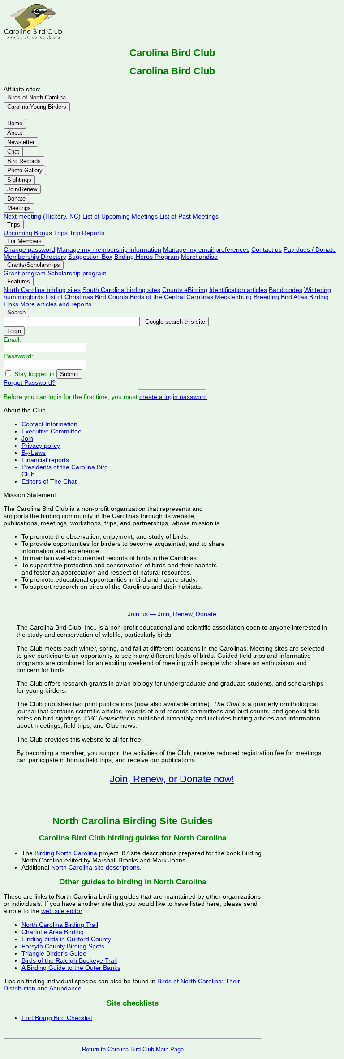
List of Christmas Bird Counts (87, 296)
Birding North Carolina (65, 853)
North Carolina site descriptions (95, 867)
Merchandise (199, 256)
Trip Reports (86, 232)
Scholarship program (77, 273)
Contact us (266, 249)
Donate (16, 198)
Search (16, 312)
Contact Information (49, 424)
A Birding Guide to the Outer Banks (71, 967)
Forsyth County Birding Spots (63, 946)
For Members (24, 241)
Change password (29, 249)
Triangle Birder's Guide (54, 953)
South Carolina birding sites (121, 289)
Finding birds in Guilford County (66, 939)
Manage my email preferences (206, 249)
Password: (18, 356)
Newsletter (20, 142)
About (14, 132)
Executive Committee (52, 431)
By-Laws (34, 452)
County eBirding (184, 289)
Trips (13, 224)
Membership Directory (35, 256)
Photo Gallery (25, 170)
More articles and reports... (58, 304)
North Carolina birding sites (42, 289)
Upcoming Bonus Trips (36, 232)
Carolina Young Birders (36, 106)
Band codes (285, 289)
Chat (13, 151)
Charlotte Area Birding (53, 931)
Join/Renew (22, 189)
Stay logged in (34, 373)
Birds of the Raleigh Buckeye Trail (69, 960)
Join (27, 438)
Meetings (19, 208)
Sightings (19, 179)
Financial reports (45, 459)
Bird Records (24, 161)
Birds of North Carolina (36, 97)
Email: (12, 339)
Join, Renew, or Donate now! (172, 779)
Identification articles (238, 289)
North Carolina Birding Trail (60, 924)
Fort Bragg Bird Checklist (57, 1017)
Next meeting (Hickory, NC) (42, 216)
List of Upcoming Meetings (120, 216)
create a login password (173, 396)
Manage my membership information (109, 249)
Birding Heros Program (146, 256)
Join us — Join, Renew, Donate (172, 613)
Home (14, 123)
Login (14, 331)
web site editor (61, 910)
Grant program (25, 273)
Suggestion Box (90, 256)
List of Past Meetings (189, 216)
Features (18, 281)
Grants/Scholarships (33, 265)
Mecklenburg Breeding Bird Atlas (261, 296)
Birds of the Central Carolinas (171, 296)
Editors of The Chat (49, 481)
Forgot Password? (30, 382)
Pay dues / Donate (310, 249)
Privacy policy (41, 445)
